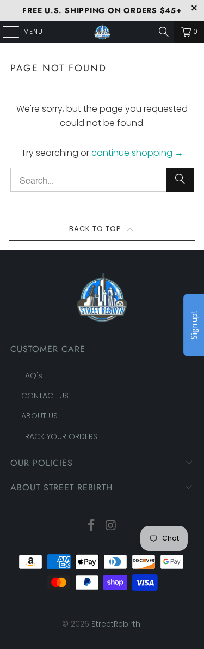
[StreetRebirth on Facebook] (92, 526)
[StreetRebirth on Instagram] (111, 526)
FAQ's (31, 375)
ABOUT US (39, 415)
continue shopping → (137, 153)
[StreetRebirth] (102, 32)
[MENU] (5, 32)
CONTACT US (45, 395)
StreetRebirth (115, 623)
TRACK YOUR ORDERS (59, 436)
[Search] (163, 32)
